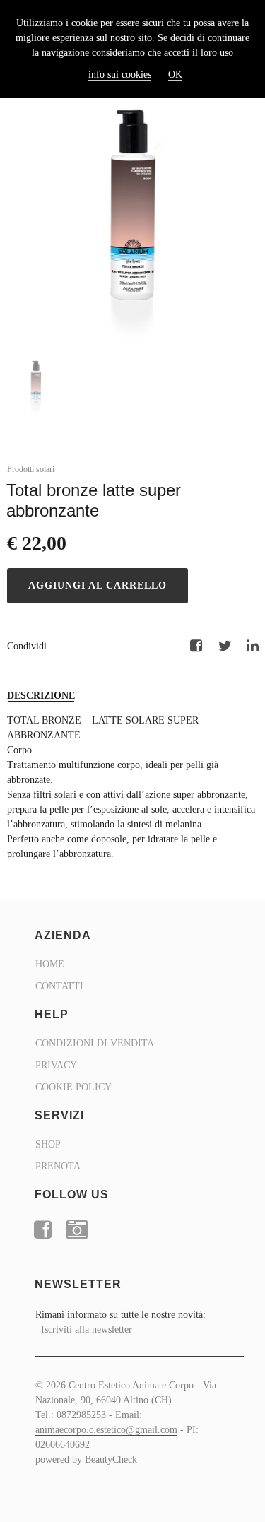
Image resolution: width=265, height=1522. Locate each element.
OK (175, 74)
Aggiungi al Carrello (97, 585)
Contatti (59, 986)
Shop (48, 1144)
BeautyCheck (111, 1459)
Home (49, 964)
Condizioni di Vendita (94, 1043)
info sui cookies (119, 74)
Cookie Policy (73, 1087)
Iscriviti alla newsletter (86, 1329)
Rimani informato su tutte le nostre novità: (120, 1322)
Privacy (56, 1065)
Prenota (58, 1166)
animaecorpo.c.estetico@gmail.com (106, 1429)
